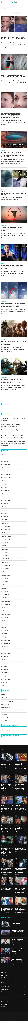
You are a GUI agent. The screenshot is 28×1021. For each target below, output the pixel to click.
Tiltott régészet (6, 717)
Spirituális (4, 714)
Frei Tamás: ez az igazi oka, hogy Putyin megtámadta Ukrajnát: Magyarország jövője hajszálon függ (6, 828)
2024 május (5, 510)
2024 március (5, 516)
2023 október (5, 533)
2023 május (5, 549)
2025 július (5, 480)
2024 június (5, 507)
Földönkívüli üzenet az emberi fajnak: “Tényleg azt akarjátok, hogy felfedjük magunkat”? (21, 847)
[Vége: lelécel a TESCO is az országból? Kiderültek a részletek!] (5, 932)
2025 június (5, 484)
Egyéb (4, 694)
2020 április (5, 666)
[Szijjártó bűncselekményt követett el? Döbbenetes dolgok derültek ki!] (5, 941)
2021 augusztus (6, 614)
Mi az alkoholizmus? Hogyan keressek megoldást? (6, 764)
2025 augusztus (6, 477)
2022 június (5, 581)
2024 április (5, 513)
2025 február (5, 490)
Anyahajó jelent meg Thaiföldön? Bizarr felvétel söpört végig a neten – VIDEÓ (13, 229)
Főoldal (3, 7)
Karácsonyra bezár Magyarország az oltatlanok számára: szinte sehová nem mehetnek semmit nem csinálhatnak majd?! (20, 788)
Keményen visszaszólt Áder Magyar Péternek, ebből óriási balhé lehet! (18, 950)
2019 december (6, 679)
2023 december (6, 526)
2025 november (6, 467)
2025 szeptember (6, 474)
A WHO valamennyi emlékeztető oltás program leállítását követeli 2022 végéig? (20, 807)
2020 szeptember (6, 650)
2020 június (5, 659)
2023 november (6, 529)
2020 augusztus (6, 653)
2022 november (6, 565)
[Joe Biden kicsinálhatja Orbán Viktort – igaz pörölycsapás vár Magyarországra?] (7, 881)
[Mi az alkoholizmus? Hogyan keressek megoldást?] (7, 757)
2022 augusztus (6, 575)
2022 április (5, 588)
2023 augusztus (6, 539)
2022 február (5, 594)
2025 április (5, 487)
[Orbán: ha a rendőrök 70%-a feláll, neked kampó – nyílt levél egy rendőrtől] (7, 779)
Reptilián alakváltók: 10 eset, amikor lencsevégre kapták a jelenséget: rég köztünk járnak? (13, 39)
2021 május (5, 624)
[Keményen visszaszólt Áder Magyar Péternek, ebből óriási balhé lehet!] (5, 951)
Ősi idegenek (3, 189)
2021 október (5, 607)
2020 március (5, 669)
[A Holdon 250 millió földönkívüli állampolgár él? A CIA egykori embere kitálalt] (7, 863)
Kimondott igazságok (7, 701)
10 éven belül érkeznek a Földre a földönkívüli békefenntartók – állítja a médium (13, 267)
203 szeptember (6, 686)
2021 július (5, 617)
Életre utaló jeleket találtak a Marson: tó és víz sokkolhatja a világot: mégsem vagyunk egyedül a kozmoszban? (12, 154)
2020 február (5, 673)
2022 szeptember (6, 572)
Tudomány (3, 150)
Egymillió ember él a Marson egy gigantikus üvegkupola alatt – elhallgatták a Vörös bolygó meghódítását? (20, 828)
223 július (4, 682)
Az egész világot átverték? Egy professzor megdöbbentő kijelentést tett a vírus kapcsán (20, 766)
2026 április (5, 458)
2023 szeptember (6, 536)
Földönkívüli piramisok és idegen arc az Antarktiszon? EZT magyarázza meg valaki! (13, 193)
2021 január (5, 637)
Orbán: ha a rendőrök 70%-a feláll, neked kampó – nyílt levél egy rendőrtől (7, 786)
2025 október (5, 471)
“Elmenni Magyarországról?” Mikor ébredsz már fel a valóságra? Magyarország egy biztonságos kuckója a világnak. (7, 849)
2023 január (5, 562)
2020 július (5, 656)
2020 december (6, 640)
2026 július (5, 454)
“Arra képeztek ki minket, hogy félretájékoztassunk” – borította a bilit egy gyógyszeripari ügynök (20, 909)
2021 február (5, 633)
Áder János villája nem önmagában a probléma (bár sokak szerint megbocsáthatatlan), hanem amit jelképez (13, 443)
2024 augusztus (6, 500)
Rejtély (4, 711)
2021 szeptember (6, 611)
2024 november (6, 497)
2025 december (6, 464)
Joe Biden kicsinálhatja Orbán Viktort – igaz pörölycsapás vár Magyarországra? (7, 888)
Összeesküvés (4, 110)
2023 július (5, 542)
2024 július (5, 503)
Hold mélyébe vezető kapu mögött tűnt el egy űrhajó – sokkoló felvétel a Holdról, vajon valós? (13, 77)
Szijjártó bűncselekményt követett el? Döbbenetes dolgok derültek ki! (17, 941)
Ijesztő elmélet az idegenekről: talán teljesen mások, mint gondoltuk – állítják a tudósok (13, 343)
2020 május (5, 663)
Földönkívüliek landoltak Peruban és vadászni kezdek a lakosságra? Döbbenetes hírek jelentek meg (13, 381)
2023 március (5, 555)
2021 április (5, 627)
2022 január (5, 598)
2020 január (5, 676)
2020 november (6, 643)
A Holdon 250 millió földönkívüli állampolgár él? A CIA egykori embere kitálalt (7, 870)
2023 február (5, 559)
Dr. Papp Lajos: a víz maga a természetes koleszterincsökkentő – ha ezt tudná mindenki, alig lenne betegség (21, 889)
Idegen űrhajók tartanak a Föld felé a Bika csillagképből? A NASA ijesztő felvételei (21, 870)
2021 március (5, 630)
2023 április (5, 552)
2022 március (5, 591)
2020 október (5, 646)
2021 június (5, 620)
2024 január (5, 523)
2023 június (5, 546)
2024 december (6, 493)
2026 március (5, 461)
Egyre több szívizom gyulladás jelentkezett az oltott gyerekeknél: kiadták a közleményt (7, 908)
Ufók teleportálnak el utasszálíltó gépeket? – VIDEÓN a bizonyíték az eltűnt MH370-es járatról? (13, 305)
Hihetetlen (3, 263)
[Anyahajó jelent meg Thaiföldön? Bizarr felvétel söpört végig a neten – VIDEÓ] (14, 214)
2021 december (6, 601)
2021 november (6, 604)
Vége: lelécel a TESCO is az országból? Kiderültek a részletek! (17, 931)
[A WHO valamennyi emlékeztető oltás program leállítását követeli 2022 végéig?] (21, 800)
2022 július (5, 578)
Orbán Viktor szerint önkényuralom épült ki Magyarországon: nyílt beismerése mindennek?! (17, 960)
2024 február (5, 520)
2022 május (5, 585)
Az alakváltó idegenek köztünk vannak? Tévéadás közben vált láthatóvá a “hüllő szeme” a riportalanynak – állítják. (11, 115)
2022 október (5, 568)
